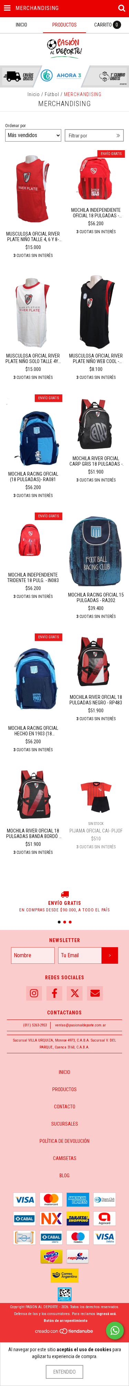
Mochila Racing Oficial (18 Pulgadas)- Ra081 (33, 476)
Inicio (34, 94)
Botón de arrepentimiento (65, 1320)
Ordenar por (15, 125)
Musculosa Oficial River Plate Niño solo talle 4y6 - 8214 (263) (33, 358)
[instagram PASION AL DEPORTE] (34, 993)
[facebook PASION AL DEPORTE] (54, 993)
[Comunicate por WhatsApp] (115, 1331)
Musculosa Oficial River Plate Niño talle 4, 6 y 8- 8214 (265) (33, 236)
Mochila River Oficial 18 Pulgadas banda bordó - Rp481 (33, 833)
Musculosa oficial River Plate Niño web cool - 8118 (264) (96, 358)
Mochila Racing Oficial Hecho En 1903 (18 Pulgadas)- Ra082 (33, 730)
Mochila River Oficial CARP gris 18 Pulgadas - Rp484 (95, 461)
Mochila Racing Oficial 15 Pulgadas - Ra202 (96, 597)
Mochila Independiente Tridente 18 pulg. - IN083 (33, 577)
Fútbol (52, 94)
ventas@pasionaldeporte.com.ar (80, 1025)
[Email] (95, 993)
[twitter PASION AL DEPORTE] (75, 993)
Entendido (64, 1372)
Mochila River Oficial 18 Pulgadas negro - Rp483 (95, 699)
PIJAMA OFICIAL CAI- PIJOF (95, 831)
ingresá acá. (106, 1314)
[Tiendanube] (64, 1333)
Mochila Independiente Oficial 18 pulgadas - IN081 (96, 212)
